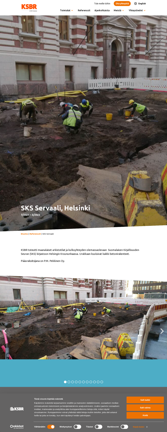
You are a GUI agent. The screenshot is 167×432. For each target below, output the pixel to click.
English (142, 3)
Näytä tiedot (138, 427)
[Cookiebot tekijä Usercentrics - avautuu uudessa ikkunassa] (16, 427)
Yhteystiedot (136, 10)
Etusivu (24, 234)
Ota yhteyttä (122, 3)
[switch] (77, 427)
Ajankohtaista (102, 10)
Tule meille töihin (102, 3)
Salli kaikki (145, 400)
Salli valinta (145, 408)
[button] (5, 331)
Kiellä (145, 415)
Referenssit (84, 10)
